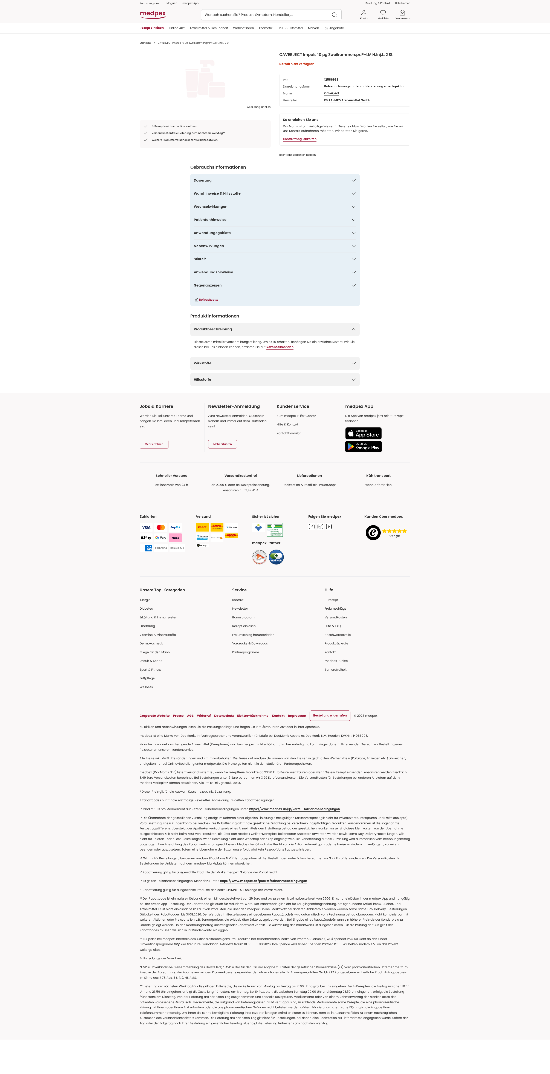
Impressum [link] (297, 715)
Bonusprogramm (244, 617)
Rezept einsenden (279, 347)
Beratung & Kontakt (377, 3)
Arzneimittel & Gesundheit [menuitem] (209, 28)
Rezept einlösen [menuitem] (152, 27)
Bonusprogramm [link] (150, 3)
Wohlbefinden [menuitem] (243, 28)
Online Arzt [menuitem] (177, 28)
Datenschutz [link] (224, 715)
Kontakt (237, 600)
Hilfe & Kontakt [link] (287, 424)
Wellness (146, 687)
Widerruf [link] (204, 715)
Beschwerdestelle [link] (338, 635)
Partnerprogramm (245, 652)
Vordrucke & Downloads (250, 643)
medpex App (190, 3)
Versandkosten (336, 617)
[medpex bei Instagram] (320, 526)
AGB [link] (190, 715)
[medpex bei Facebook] (311, 526)
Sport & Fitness (150, 669)
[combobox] (271, 14)
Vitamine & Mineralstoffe (158, 635)
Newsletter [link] (240, 608)
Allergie (145, 600)
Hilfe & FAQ (333, 626)
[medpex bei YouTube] (328, 526)
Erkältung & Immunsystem (159, 617)
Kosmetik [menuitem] (265, 28)
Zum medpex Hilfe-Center (296, 416)
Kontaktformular (289, 433)
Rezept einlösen (244, 626)
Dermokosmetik (151, 643)
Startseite (145, 43)
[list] (205, 79)
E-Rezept (331, 600)
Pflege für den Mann (155, 652)
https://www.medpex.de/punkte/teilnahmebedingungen (263, 881)
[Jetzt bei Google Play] (376, 446)
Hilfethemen (402, 3)
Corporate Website (155, 715)
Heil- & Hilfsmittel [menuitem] (290, 28)
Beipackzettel (209, 299)
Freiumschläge (336, 608)
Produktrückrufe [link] (336, 643)
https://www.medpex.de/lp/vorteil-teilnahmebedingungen (294, 809)
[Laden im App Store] (376, 433)
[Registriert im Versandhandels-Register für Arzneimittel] (275, 530)
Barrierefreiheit (336, 669)
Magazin (172, 3)
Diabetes (146, 608)
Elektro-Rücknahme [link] (253, 715)
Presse (178, 715)
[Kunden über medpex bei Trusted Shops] (387, 533)
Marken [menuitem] (313, 28)
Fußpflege (147, 678)
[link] (259, 557)
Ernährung (147, 626)
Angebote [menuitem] (336, 28)
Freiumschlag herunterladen (253, 635)
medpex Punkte (336, 661)
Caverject (331, 93)
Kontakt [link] (330, 652)
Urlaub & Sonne (151, 661)
